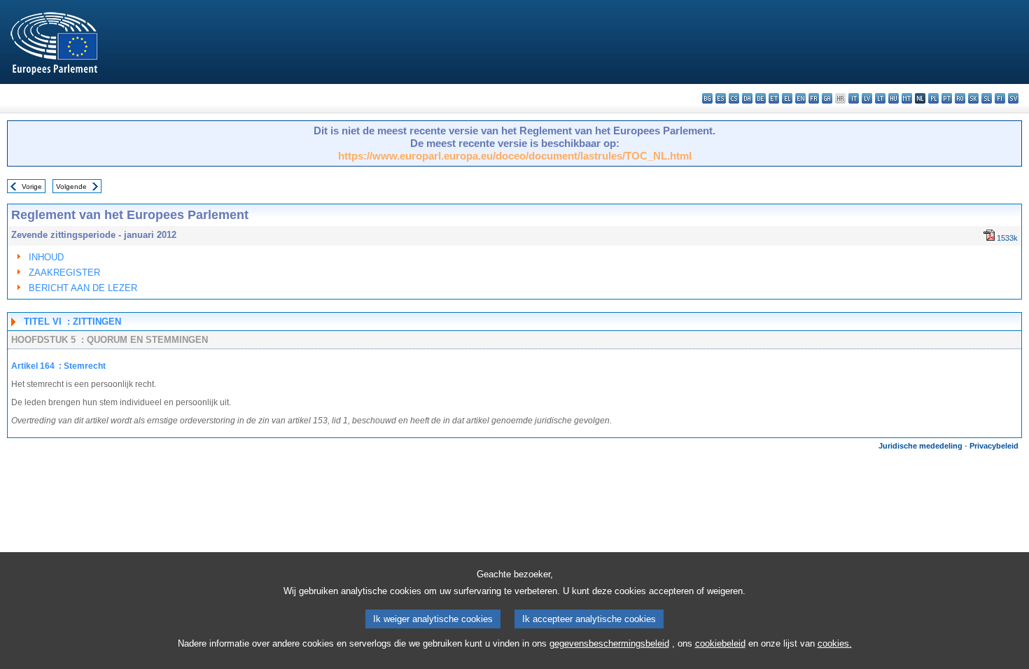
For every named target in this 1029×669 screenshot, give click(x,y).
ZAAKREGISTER (64, 272)
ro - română (960, 98)
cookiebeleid (720, 643)
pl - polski (933, 98)
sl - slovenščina (986, 98)
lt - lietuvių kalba (880, 98)
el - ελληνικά (787, 98)
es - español (720, 98)
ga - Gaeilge (827, 98)
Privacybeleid (993, 446)
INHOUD (46, 257)
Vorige (32, 186)
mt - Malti (907, 98)
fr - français (813, 98)
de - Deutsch (760, 98)
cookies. (835, 643)
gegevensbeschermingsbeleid (609, 643)
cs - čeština (734, 98)
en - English (800, 98)
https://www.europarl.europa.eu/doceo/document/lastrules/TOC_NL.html (515, 156)
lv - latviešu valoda (867, 98)
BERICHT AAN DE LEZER (83, 288)
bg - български (707, 98)
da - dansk (747, 98)
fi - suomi (1000, 98)
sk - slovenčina (973, 98)
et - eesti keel (774, 98)
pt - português (946, 98)
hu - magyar (893, 98)
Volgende (71, 186)
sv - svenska (1013, 98)
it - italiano (853, 98)
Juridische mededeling (920, 446)
